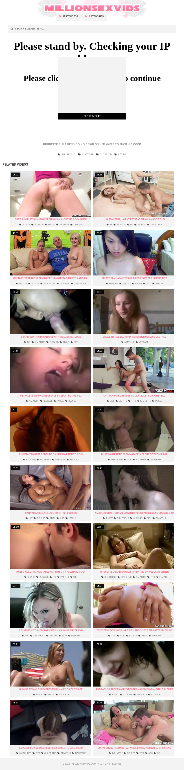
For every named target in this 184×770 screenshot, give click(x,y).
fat (29, 342)
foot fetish (49, 283)
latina (122, 154)
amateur (87, 154)
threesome (80, 283)
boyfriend (45, 460)
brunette (145, 401)
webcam (113, 283)
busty (109, 518)
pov (75, 342)
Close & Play (92, 116)
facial (51, 225)
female (163, 577)
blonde (26, 225)
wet (75, 577)
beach (50, 694)
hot (30, 518)
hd (131, 225)
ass (61, 518)
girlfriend (68, 154)
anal (52, 518)
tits (133, 401)
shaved (141, 225)
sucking (137, 518)
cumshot (64, 283)
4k (110, 225)
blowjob (105, 154)
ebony (66, 342)
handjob (64, 225)
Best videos (70, 16)
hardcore (155, 460)
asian (138, 283)
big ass (41, 518)
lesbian (77, 225)
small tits (156, 225)
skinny (159, 283)
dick (112, 401)
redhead (30, 460)
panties (64, 577)
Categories (96, 16)
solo (148, 283)
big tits (22, 283)
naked (39, 694)
